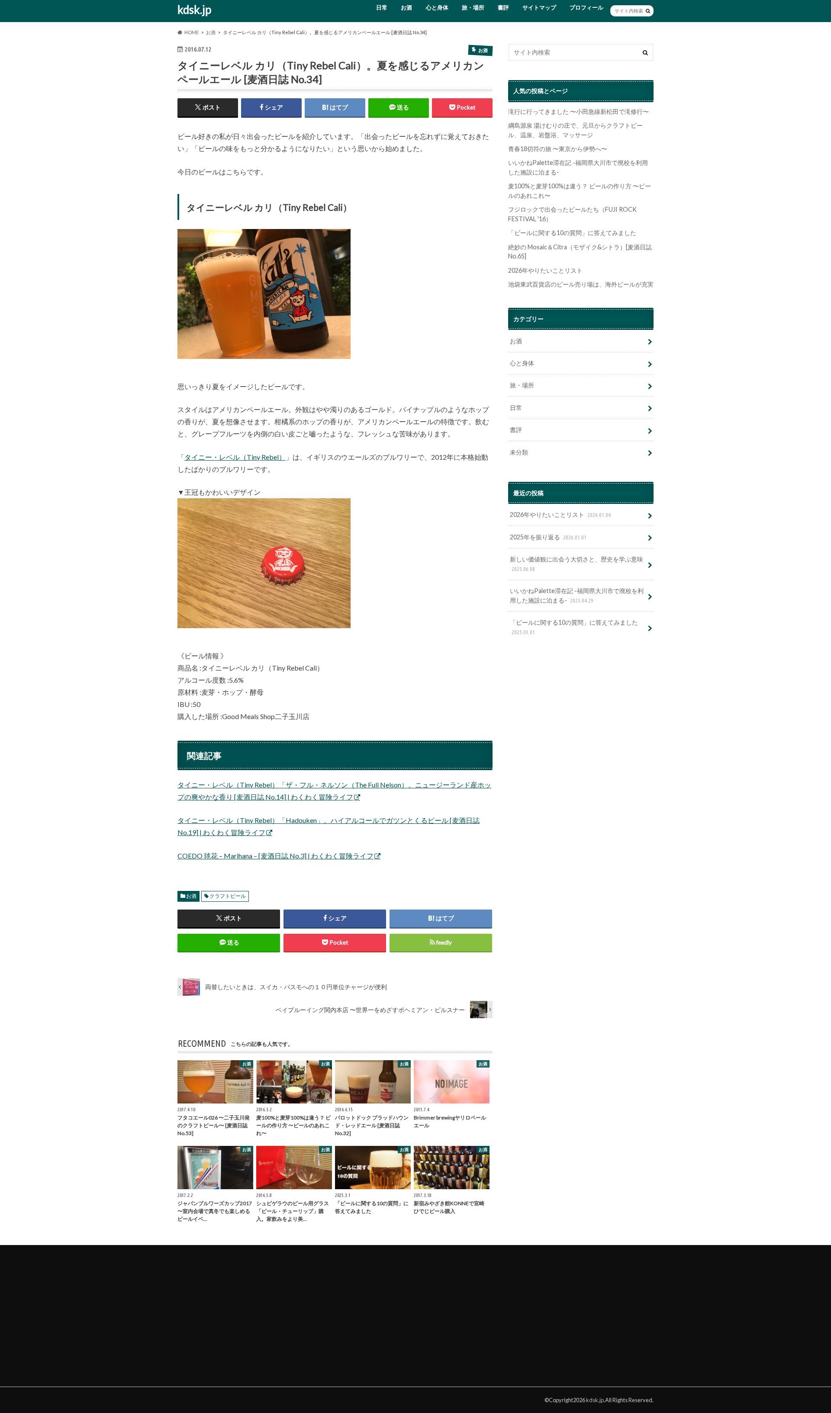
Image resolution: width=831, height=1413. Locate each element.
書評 (503, 7)
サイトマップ (539, 7)
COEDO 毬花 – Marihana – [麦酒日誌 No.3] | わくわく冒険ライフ (275, 856)
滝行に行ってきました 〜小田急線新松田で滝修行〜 (578, 111)
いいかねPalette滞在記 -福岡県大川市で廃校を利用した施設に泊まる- (577, 595)
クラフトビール (227, 896)
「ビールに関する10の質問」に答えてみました (572, 232)
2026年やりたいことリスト (545, 270)
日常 (381, 7)
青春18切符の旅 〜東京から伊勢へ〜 (557, 148)
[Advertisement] (242, 1312)
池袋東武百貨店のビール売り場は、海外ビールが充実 (581, 284)
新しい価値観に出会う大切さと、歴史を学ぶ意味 (576, 563)
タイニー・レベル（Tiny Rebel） (235, 457)
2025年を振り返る (548, 537)
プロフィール (586, 7)
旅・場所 (473, 7)
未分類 (519, 452)
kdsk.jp (194, 9)
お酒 (406, 7)
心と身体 (437, 7)
